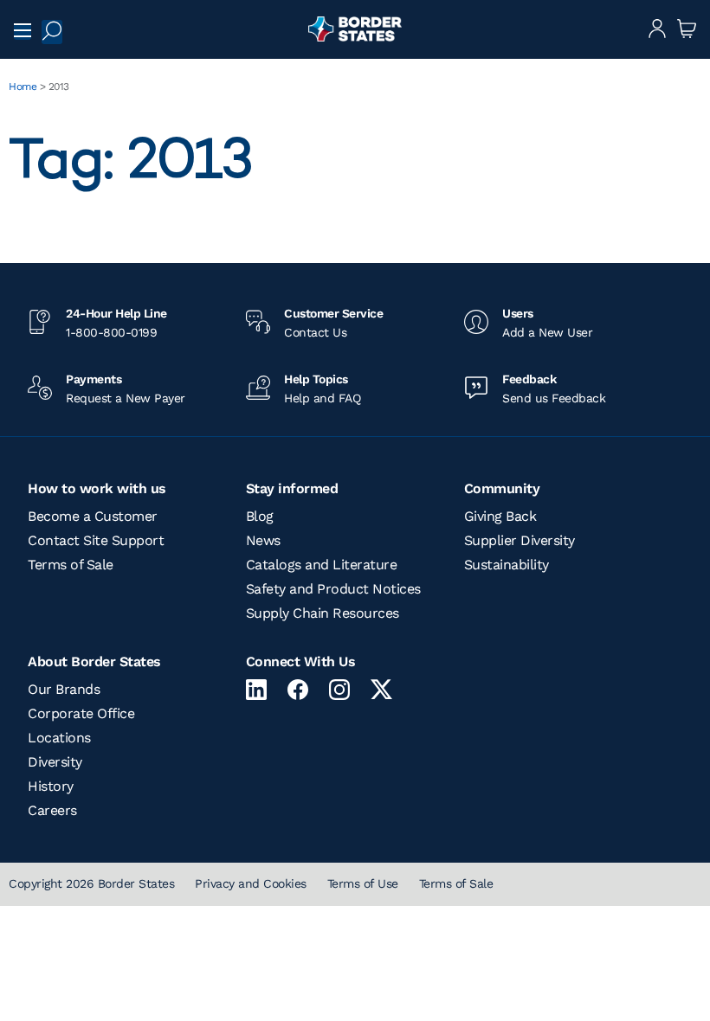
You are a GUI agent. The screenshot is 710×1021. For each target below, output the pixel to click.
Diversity (55, 762)
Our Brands (64, 689)
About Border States (94, 661)
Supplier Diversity (519, 540)
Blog (260, 516)
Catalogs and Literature (321, 564)
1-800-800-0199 (111, 332)
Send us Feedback (553, 398)
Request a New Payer (125, 398)
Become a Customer (93, 516)
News (263, 540)
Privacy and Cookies (251, 883)
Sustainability (506, 564)
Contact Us (315, 332)
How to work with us (97, 488)
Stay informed (292, 488)
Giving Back (500, 516)
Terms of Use (362, 883)
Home (22, 86)
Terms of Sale (70, 564)
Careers (52, 810)
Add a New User (547, 332)
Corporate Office (81, 713)
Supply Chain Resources (322, 613)
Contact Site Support (96, 540)
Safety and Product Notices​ (333, 589)
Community (502, 488)
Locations (59, 737)
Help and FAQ (322, 398)
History (51, 786)
